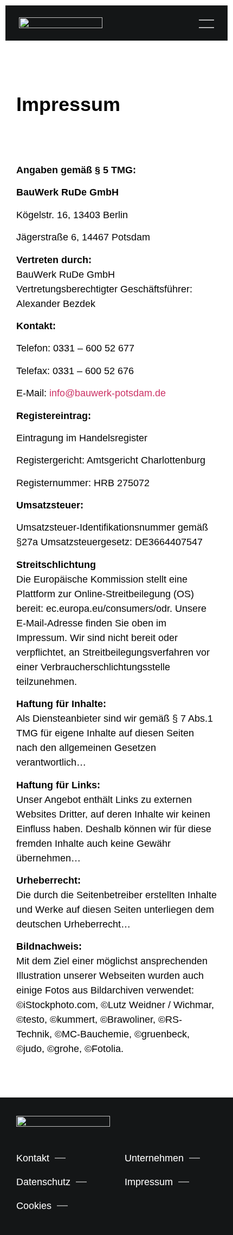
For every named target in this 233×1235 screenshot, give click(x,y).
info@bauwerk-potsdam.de (107, 393)
